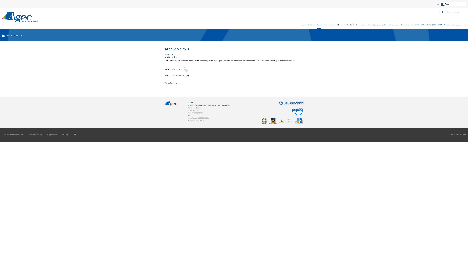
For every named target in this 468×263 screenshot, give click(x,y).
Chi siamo (311, 25)
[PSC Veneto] (282, 121)
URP (75, 135)
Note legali (65, 135)
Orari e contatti (329, 25)
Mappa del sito (52, 135)
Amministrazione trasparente (455, 25)
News (319, 25)
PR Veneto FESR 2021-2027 (431, 25)
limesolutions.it (461, 135)
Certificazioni (361, 25)
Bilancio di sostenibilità (345, 25)
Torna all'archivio (171, 83)
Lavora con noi (393, 25)
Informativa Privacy (35, 135)
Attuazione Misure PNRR (410, 25)
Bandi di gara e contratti (377, 25)
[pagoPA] (297, 111)
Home (303, 25)
